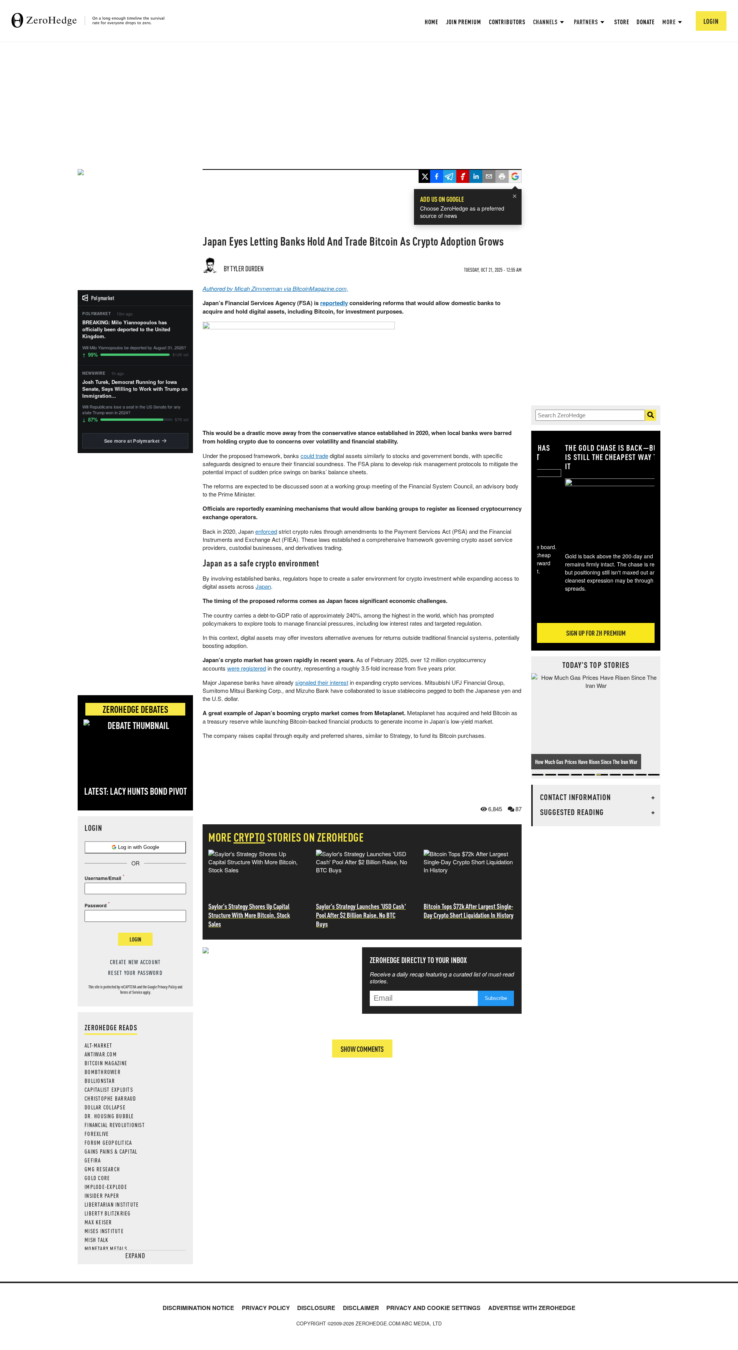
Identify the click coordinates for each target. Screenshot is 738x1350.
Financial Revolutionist (115, 1125)
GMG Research (102, 1169)
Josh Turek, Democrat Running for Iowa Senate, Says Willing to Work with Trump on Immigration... (135, 389)
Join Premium (463, 22)
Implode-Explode (106, 1187)
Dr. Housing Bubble (109, 1116)
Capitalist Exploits (109, 1089)
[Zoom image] (596, 509)
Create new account (135, 962)
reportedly (334, 303)
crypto (249, 837)
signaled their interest (321, 682)
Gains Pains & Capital (111, 1151)
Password (95, 905)
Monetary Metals (106, 1248)
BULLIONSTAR (100, 1080)
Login (135, 939)
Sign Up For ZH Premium (596, 632)
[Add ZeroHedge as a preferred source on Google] (515, 177)
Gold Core (97, 1178)
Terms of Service (131, 992)
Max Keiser (98, 1222)
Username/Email (103, 878)
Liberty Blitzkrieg (108, 1213)
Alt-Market (99, 1045)
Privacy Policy (167, 987)
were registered (246, 668)
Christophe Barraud (110, 1098)
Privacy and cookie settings (433, 1308)
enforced (266, 531)
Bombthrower (103, 1072)
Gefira (93, 1160)
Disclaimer (361, 1308)
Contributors (507, 22)
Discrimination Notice (198, 1308)
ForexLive (97, 1133)
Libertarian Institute (112, 1204)
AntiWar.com (101, 1054)
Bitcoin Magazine (106, 1063)
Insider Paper (102, 1195)
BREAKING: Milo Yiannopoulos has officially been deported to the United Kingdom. (126, 329)
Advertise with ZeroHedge (531, 1308)
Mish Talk (96, 1240)
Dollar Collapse (105, 1107)
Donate (645, 22)
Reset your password (135, 972)
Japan (263, 586)
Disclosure (316, 1308)
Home (431, 22)
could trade (314, 456)
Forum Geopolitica (108, 1142)
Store (621, 22)
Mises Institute (104, 1231)
